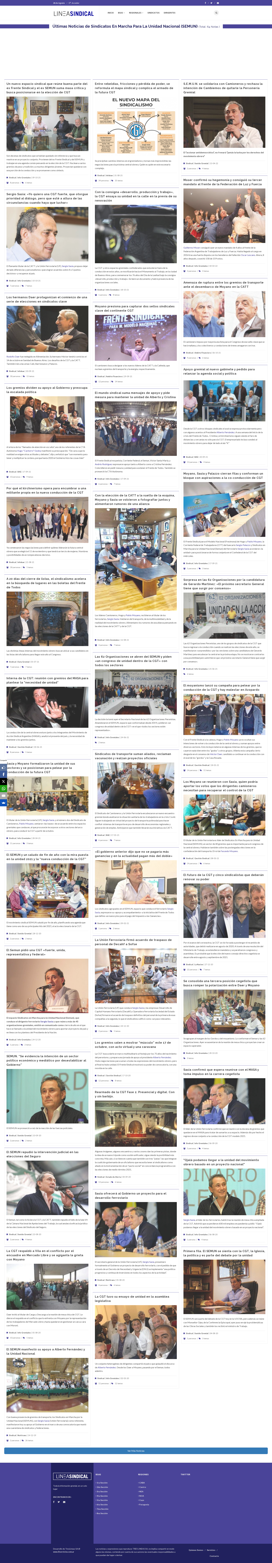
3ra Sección (102, 1491)
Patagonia (144, 1504)
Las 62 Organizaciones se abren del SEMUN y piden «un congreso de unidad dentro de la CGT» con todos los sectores (133, 661)
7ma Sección (102, 1509)
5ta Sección (102, 1500)
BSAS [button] (120, 12)
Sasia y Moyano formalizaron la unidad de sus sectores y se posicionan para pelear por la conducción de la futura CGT (41, 768)
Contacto (214, 1556)
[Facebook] (207, 3)
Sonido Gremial (201, 163)
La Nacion (199, 964)
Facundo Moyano (229, 851)
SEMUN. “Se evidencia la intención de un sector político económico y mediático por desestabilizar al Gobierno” (46, 1060)
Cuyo (141, 1500)
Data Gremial (23, 662)
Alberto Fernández (225, 432)
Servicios (211, 1550)
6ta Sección (102, 1504)
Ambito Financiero (203, 353)
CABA (142, 1482)
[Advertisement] (136, 52)
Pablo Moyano (254, 541)
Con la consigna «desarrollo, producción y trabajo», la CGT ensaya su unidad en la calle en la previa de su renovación (136, 196)
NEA (141, 1491)
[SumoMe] (3, 802)
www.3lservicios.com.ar (63, 1552)
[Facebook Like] (3, 767)
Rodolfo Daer (13, 356)
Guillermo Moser (191, 247)
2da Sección (102, 1487)
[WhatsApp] (3, 788)
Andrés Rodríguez (103, 464)
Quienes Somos (196, 1550)
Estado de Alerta (113, 1177)
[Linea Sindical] (76, 13)
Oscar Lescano (248, 255)
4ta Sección (102, 1496)
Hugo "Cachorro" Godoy (29, 450)
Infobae (109, 175)
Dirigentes (169, 12)
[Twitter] (213, 3)
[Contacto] (218, 3)
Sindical (12, 177)
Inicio (111, 12)
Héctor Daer (216, 754)
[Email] (3, 795)
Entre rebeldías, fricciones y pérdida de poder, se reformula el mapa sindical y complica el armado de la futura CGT (134, 88)
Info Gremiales (24, 177)
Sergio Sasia (68, 266)
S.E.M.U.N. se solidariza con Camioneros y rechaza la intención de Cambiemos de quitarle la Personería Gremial (223, 88)
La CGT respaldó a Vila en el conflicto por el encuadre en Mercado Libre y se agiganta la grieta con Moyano (45, 1255)
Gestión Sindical (25, 747)
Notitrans (110, 1280)
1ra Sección (102, 1482)
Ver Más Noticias (136, 1450)
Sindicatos (153, 12)
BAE (196, 457)
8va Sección (102, 1513)
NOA (141, 1496)
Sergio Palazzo (243, 545)
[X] (3, 781)
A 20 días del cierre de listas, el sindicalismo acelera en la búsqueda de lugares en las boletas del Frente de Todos (46, 583)
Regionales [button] (135, 12)
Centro (142, 1487)
